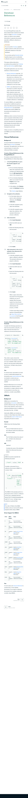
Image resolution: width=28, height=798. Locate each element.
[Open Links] (25, 2)
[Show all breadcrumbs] (11, 9)
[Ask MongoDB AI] (23, 6)
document (14, 34)
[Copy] (23, 233)
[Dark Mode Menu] (25, 6)
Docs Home (6, 9)
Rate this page (7, 25)
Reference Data (17, 9)
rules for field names (17, 416)
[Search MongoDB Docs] (21, 6)
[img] (5, 28)
